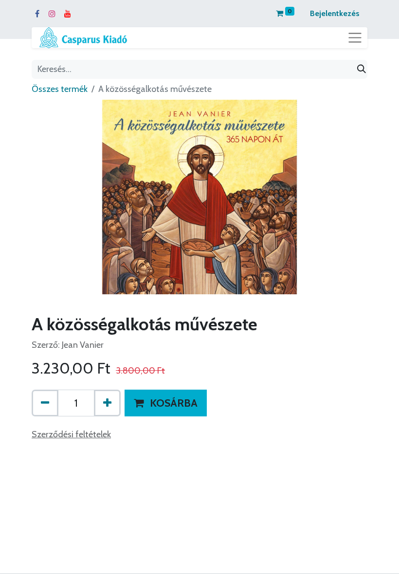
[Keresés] (361, 69)
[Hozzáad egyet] (107, 403)
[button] (166, 403)
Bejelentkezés (335, 13)
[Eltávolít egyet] (45, 403)
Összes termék (60, 89)
